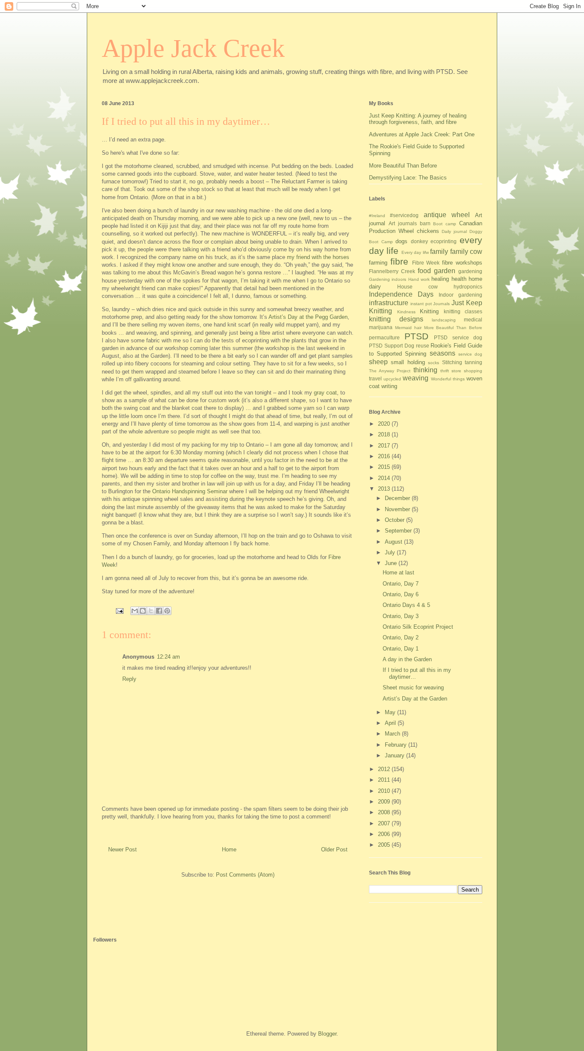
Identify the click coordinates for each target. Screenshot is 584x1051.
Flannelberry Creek (392, 271)
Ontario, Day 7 (401, 583)
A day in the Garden (407, 659)
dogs (401, 241)
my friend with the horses (318, 257)
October (395, 520)
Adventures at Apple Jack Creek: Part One (422, 134)
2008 (385, 812)
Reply (129, 679)
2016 (385, 456)
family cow (466, 251)
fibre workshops (462, 262)
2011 (385, 780)
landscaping (444, 320)
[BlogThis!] (143, 610)
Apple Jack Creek (193, 48)
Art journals (403, 223)
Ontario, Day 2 (401, 637)
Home (229, 849)
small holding (408, 362)
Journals (441, 303)
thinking (425, 370)
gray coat (325, 392)
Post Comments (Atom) (245, 874)
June (391, 563)
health (458, 279)
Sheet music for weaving (413, 687)
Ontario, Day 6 (401, 594)
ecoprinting (444, 241)
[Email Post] (119, 610)
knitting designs (396, 319)
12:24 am (168, 657)
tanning (473, 362)
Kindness (406, 311)
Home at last (398, 572)
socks (433, 362)
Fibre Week (426, 262)
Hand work (419, 279)
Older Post (334, 849)
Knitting (429, 311)
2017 (385, 445)
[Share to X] (151, 610)
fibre (399, 261)
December (398, 498)
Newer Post (122, 849)
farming (378, 262)
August (394, 542)
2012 (385, 769)
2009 (385, 801)
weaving (415, 378)
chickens (428, 231)
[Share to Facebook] (159, 610)
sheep (378, 361)
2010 (385, 791)
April (391, 723)
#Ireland (377, 215)
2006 (385, 834)
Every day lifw (415, 252)
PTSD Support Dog (391, 345)
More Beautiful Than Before (403, 165)
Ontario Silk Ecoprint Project (418, 627)
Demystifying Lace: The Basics (408, 177)
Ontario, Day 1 (401, 648)
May (391, 712)
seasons (442, 353)
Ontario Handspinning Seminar (189, 491)
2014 (385, 478)
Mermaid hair (408, 327)
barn (425, 223)
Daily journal (454, 231)
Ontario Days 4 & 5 (406, 605)
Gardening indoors (387, 279)
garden (444, 270)
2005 (385, 845)
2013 (385, 489)
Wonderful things (448, 379)
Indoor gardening (460, 294)
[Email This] (134, 610)
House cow (417, 286)
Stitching (452, 362)
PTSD (416, 336)
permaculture (384, 337)
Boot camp (444, 223)
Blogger (327, 1033)
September (399, 530)
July (391, 552)
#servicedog (404, 215)
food (424, 270)
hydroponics (468, 286)
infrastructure (388, 302)
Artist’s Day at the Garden (415, 698)
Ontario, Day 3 (401, 616)
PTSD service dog (458, 337)
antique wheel (447, 214)
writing (389, 386)
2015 (385, 467)
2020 (385, 424)
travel (375, 378)
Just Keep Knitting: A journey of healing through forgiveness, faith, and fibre (417, 119)
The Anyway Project (389, 370)
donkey (419, 241)
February (396, 745)
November (398, 509)
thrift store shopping (461, 370)
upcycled (392, 379)
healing (440, 279)
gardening (470, 271)
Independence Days (401, 294)
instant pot (421, 303)
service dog (470, 354)
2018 (385, 434)
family (439, 251)
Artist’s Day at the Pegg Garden (308, 317)
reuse (422, 345)
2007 (385, 823)
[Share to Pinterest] (167, 610)
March (393, 733)
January (395, 755)
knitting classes (463, 311)
